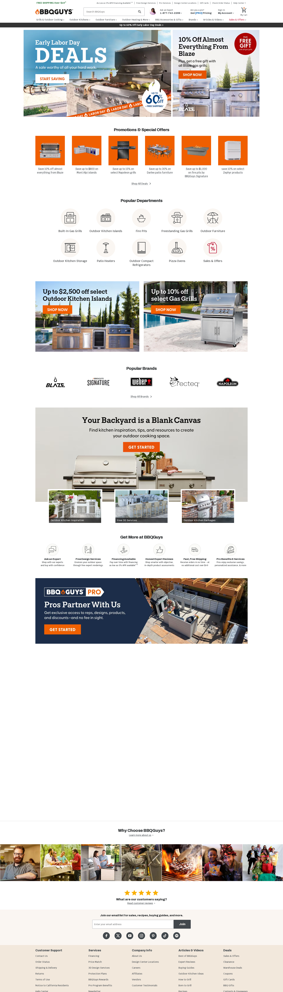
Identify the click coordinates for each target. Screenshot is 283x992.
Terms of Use (42, 979)
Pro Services (165, 3)
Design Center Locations (185, 3)
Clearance (228, 961)
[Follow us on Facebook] (106, 935)
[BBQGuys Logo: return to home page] (58, 11)
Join (182, 924)
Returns (39, 973)
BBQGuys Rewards (98, 979)
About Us (137, 956)
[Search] (139, 12)
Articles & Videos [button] (212, 19)
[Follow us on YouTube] (129, 935)
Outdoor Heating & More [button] (135, 19)
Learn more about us (140, 835)
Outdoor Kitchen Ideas (191, 973)
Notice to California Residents (52, 985)
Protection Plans (97, 973)
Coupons (228, 973)
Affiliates (137, 973)
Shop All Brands (139, 396)
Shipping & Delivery (46, 967)
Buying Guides (186, 967)
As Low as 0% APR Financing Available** (115, 3)
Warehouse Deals (232, 967)
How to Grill (184, 979)
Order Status (42, 961)
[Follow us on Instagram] (141, 935)
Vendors (136, 979)
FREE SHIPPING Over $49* (51, 2)
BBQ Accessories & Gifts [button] (168, 19)
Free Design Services (146, 3)
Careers (136, 967)
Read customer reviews (140, 903)
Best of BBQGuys (187, 956)
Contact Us (41, 956)
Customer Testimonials (144, 985)
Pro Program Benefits (100, 985)
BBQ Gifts (228, 985)
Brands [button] (192, 19)
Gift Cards (204, 3)
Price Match (95, 961)
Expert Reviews (186, 961)
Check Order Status (221, 3)
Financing (93, 956)
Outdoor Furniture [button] (105, 19)
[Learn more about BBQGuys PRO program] (141, 611)
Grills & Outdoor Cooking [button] (49, 19)
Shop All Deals (139, 183)
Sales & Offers (231, 956)
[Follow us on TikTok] (164, 935)
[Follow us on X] (118, 935)
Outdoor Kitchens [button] (79, 19)
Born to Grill (184, 985)
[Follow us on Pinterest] (153, 935)
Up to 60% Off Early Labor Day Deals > (141, 25)
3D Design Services (99, 967)
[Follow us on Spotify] (176, 935)
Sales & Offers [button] (236, 19)
